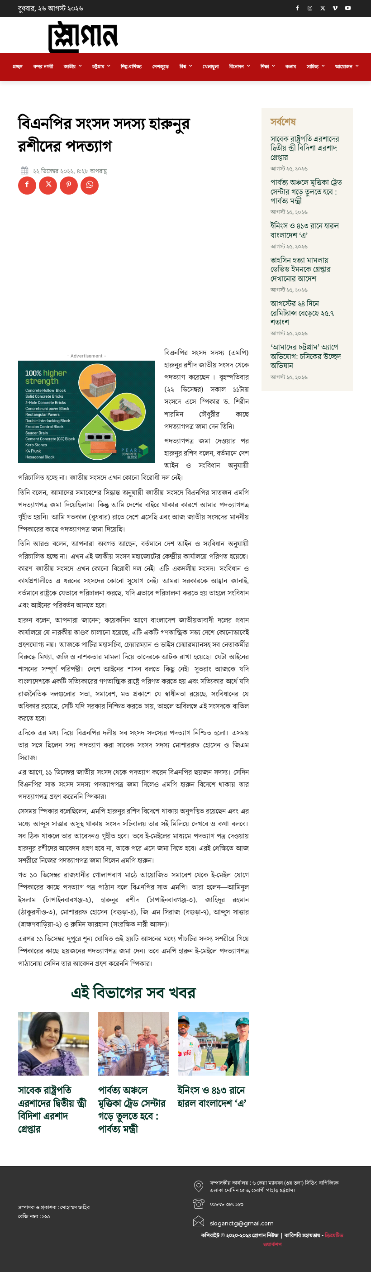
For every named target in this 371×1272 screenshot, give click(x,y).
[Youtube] (347, 9)
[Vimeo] (335, 9)
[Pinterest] (69, 185)
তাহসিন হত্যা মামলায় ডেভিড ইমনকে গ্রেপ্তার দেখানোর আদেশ (301, 270)
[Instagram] (310, 9)
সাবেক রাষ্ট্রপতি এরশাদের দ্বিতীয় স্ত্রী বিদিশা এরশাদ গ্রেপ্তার (52, 1110)
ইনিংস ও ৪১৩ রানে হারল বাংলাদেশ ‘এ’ (212, 1097)
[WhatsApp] (90, 185)
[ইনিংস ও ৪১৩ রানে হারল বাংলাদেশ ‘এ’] (213, 1044)
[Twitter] (323, 9)
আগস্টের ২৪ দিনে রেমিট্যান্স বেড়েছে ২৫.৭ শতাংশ (302, 313)
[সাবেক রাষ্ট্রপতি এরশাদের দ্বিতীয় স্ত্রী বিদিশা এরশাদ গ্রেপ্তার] (53, 1044)
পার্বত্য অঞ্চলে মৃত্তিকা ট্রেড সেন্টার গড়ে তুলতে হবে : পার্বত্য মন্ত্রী (132, 1110)
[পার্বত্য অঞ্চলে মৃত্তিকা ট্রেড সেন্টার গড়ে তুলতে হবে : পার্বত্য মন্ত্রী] (133, 1044)
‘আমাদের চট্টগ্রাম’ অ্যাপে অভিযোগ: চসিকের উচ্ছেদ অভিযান (306, 357)
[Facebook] (297, 9)
